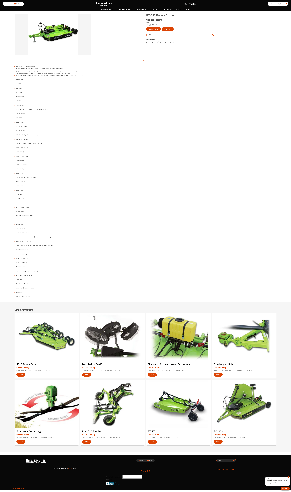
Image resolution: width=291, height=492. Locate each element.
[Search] (234, 460)
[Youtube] (150, 471)
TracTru (70, 468)
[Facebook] (141, 471)
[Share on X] (150, 25)
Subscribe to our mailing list (114, 477)
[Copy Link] (156, 25)
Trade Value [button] (167, 29)
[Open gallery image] (53, 34)
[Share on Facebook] (147, 25)
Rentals (188, 9)
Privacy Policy (220, 469)
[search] (286, 4)
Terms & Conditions (230, 469)
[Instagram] (143, 471)
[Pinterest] (147, 471)
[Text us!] (285, 489)
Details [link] (21, 374)
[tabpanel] (80, 34)
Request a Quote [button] (153, 29)
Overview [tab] (145, 60)
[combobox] (278, 4)
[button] (7, 4)
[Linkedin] (145, 471)
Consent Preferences (18, 488)
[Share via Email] (153, 25)
